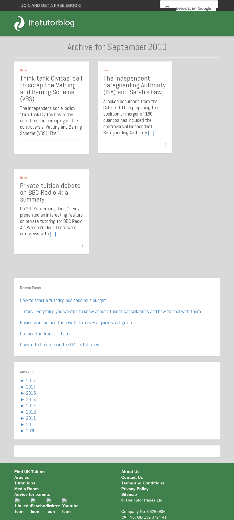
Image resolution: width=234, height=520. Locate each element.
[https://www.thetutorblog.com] (47, 23)
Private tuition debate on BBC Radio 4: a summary (50, 192)
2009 (30, 430)
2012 (31, 412)
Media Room (26, 488)
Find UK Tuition (29, 471)
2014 (31, 399)
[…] (61, 133)
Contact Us (132, 477)
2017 (31, 380)
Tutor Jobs (24, 483)
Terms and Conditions (142, 483)
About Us (130, 471)
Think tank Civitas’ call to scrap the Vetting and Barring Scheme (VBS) (51, 88)
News (24, 70)
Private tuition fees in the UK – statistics (59, 345)
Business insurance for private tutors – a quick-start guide (76, 322)
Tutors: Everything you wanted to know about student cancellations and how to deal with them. (111, 311)
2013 (31, 405)
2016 (31, 387)
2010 (31, 424)
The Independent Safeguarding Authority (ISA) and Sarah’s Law (134, 85)
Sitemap (129, 494)
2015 (31, 393)
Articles (21, 477)
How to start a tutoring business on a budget (63, 300)
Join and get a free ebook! (51, 5)
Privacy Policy (135, 488)
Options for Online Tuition (44, 333)
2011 (31, 418)
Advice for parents (32, 494)
